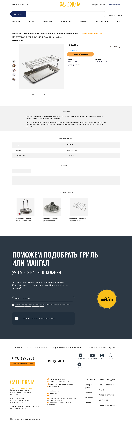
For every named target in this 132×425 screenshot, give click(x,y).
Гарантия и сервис (108, 405)
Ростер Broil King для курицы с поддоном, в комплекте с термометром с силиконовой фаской (25, 220)
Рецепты (89, 398)
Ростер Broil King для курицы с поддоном (50, 220)
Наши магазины (106, 385)
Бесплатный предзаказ (80, 54)
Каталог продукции (108, 380)
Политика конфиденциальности (25, 419)
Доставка (103, 400)
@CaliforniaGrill (92, 358)
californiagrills (81, 358)
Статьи (88, 403)
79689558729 (110, 358)
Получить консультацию (107, 299)
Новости (88, 393)
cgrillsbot (79, 367)
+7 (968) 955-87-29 (63, 381)
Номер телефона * (23, 299)
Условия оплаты (106, 395)
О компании (90, 380)
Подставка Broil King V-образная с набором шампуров (77, 220)
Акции (101, 390)
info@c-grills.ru (59, 361)
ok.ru (102, 358)
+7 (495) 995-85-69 (62, 379)
